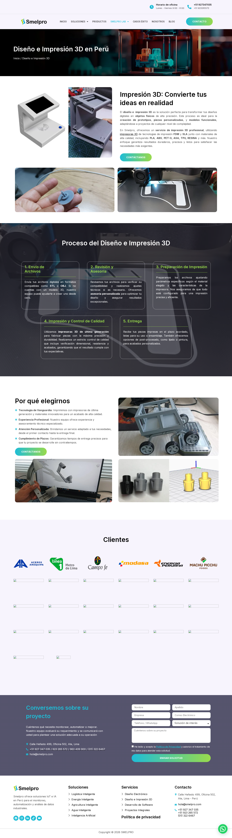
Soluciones (78, 21)
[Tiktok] (33, 818)
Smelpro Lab (118, 21)
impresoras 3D (129, 134)
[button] (79, 21)
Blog (172, 21)
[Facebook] (15, 818)
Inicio (63, 21)
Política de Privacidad (168, 746)
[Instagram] (21, 818)
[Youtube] (39, 818)
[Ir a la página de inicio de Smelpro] (34, 21)
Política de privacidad (141, 817)
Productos (99, 21)
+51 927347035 (203, 4)
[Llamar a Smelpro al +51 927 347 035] (189, 7)
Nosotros (158, 21)
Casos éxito (140, 21)
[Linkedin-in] (27, 818)
